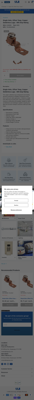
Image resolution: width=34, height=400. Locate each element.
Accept (16, 200)
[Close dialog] (33, 191)
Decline (16, 205)
